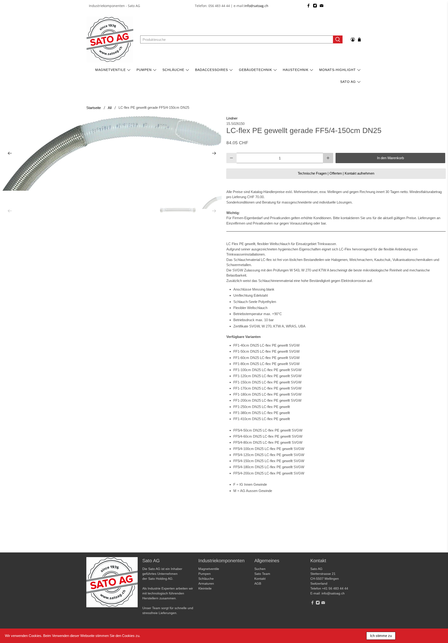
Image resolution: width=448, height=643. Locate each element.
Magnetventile (110, 70)
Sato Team (262, 574)
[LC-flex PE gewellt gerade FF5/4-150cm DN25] (112, 153)
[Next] (214, 153)
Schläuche (173, 70)
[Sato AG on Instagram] (315, 6)
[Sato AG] (110, 39)
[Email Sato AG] (321, 6)
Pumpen (204, 574)
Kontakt (260, 578)
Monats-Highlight (337, 70)
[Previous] (10, 153)
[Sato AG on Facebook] (308, 6)
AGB (257, 583)
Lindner (232, 118)
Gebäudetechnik (255, 70)
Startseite (93, 107)
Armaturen (206, 583)
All (110, 107)
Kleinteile (205, 588)
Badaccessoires (211, 70)
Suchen (260, 569)
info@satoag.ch (256, 6)
